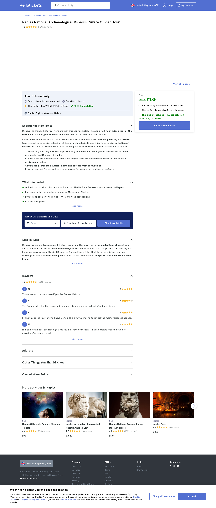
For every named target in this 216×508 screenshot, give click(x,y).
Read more (77, 263)
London (108, 477)
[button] (77, 125)
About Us (76, 466)
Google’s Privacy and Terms (32, 499)
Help (139, 466)
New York (109, 466)
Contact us (143, 470)
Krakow (108, 484)
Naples (27, 15)
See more (77, 205)
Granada (108, 480)
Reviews (76, 477)
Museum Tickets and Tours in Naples (50, 15)
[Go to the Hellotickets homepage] (31, 5)
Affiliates (76, 473)
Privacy (75, 480)
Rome (107, 470)
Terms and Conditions (83, 484)
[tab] (77, 125)
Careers (76, 470)
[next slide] (194, 406)
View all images (181, 84)
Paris (106, 473)
